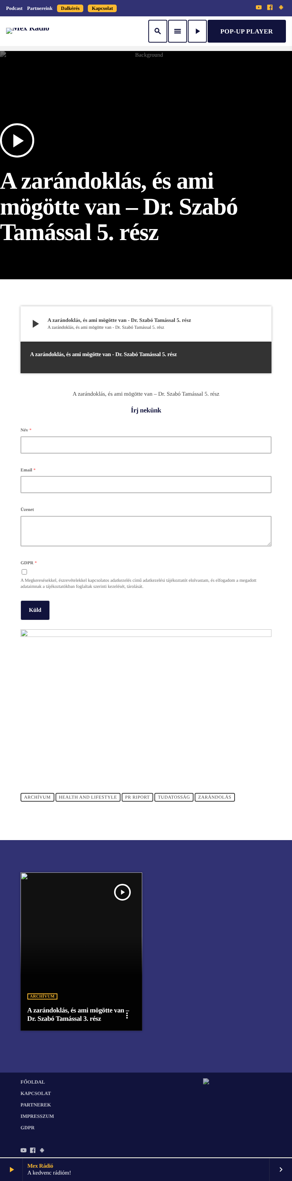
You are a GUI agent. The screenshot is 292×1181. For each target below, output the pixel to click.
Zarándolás (214, 797)
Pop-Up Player (247, 31)
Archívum (37, 797)
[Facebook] (270, 8)
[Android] (281, 8)
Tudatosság (174, 797)
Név (26, 430)
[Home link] (27, 31)
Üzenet (27, 509)
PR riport (137, 797)
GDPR (29, 562)
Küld (35, 610)
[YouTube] (259, 8)
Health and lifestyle (88, 797)
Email (28, 470)
